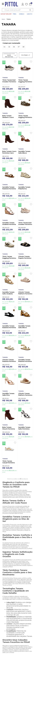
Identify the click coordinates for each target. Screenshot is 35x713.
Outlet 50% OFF (6, 14)
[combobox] (17, 10)
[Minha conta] (22, 4)
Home (3, 19)
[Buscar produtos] (30, 10)
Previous (8, 683)
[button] (14, 43)
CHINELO (21, 14)
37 (19, 47)
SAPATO (29, 14)
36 (14, 47)
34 (4, 47)
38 (23, 47)
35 (9, 47)
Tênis (14, 14)
